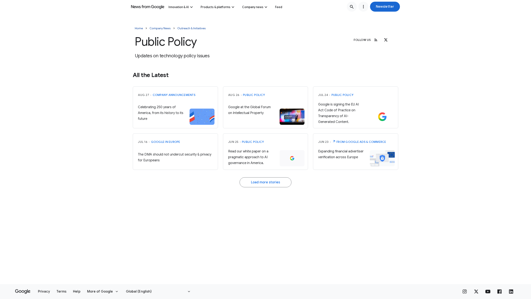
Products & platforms (215, 7)
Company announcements (174, 95)
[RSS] (376, 40)
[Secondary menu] (363, 7)
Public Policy (254, 95)
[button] (385, 7)
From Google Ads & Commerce (361, 142)
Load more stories (265, 182)
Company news (252, 7)
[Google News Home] (147, 7)
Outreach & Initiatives (191, 28)
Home (139, 28)
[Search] (352, 7)
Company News (160, 28)
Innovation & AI (178, 7)
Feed (278, 7)
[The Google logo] (22, 291)
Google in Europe (165, 142)
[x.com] (386, 40)
